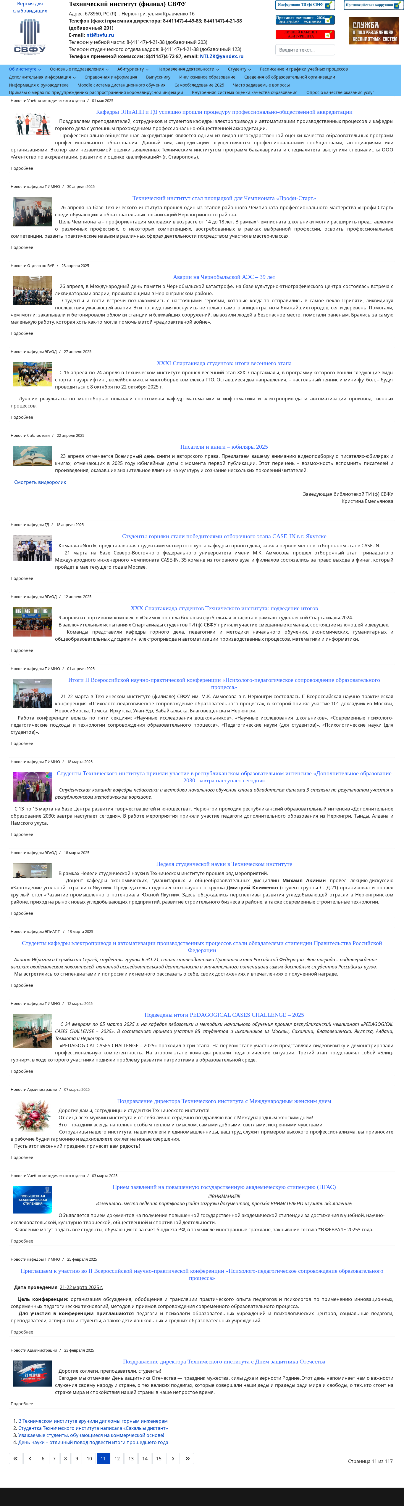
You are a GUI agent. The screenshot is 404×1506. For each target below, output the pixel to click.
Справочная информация (111, 77)
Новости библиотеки (30, 435)
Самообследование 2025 (199, 85)
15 (158, 1458)
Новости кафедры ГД (30, 524)
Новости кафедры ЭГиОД (34, 351)
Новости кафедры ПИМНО (35, 186)
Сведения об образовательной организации (289, 77)
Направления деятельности (185, 69)
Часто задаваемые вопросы (261, 85)
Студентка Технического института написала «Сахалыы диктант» (93, 1428)
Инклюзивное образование (207, 77)
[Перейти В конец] (187, 1458)
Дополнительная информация (40, 77)
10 (89, 1458)
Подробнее (22, 168)
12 (117, 1458)
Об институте (22, 69)
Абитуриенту (130, 69)
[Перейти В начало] (15, 1458)
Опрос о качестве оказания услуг (340, 92)
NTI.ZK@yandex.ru (222, 56)
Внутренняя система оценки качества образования (245, 92)
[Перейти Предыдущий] (30, 1458)
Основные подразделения (77, 69)
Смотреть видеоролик (40, 482)
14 (145, 1458)
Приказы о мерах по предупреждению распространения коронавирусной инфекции (96, 92)
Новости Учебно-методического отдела (48, 100)
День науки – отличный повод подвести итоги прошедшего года (93, 1442)
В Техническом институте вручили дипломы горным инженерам (93, 1421)
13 (131, 1458)
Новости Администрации (34, 1089)
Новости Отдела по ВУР (32, 265)
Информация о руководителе (39, 85)
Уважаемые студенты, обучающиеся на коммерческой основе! (91, 1435)
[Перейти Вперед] (173, 1458)
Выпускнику (158, 77)
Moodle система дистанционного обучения (121, 85)
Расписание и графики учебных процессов (304, 69)
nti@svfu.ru (100, 35)
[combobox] (305, 49)
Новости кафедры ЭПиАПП (36, 931)
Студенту (237, 69)
